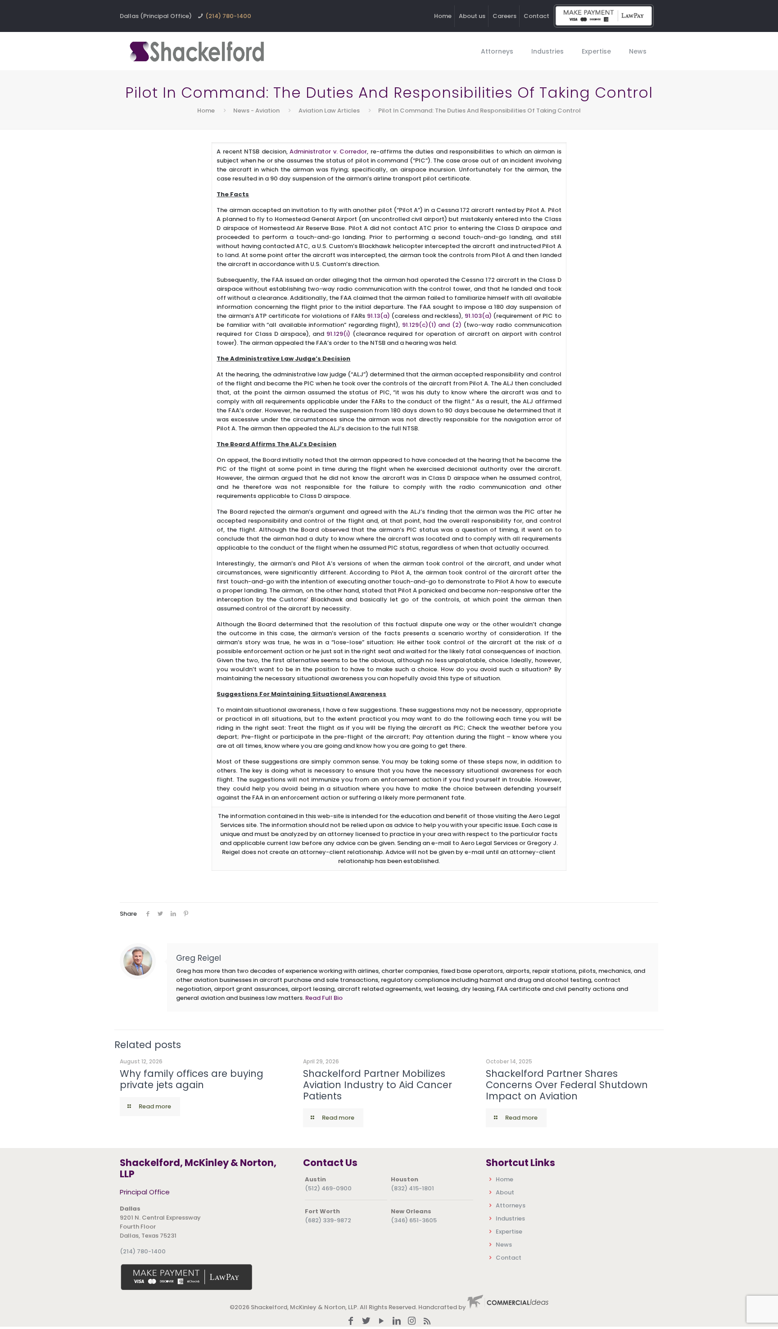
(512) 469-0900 (328, 1188)
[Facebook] (350, 1321)
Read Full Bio (324, 998)
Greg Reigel (198, 958)
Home (443, 16)
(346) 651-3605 (414, 1220)
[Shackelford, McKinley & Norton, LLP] (196, 51)
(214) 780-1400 (228, 16)
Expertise (509, 1231)
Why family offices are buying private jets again (191, 1079)
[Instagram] (412, 1321)
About (505, 1192)
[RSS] (427, 1321)
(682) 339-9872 (328, 1220)
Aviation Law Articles (329, 110)
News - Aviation (256, 110)
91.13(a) (378, 316)
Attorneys (510, 1205)
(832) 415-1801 (412, 1188)
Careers (504, 16)
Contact (536, 16)
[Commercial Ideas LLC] (507, 1307)
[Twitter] (366, 1321)
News (504, 1244)
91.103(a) (478, 316)
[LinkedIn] (396, 1321)
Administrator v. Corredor (328, 151)
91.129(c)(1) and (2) (431, 325)
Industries (510, 1218)
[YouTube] (381, 1321)
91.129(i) (338, 334)
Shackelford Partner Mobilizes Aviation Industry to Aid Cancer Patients (377, 1085)
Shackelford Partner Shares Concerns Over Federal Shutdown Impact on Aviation (567, 1085)
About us (472, 16)
